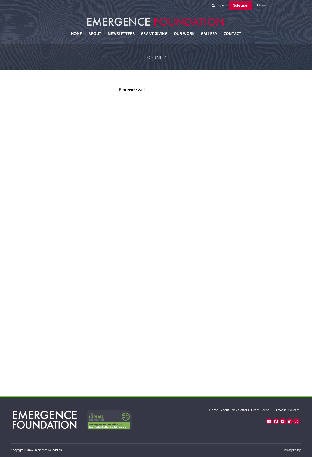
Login (220, 5)
